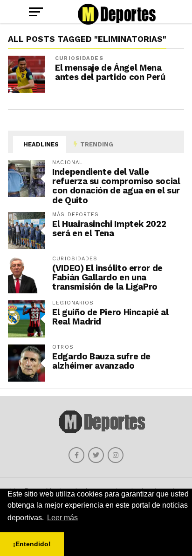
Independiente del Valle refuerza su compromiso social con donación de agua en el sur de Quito (116, 186)
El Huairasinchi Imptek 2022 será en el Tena (109, 228)
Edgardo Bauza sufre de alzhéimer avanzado (101, 361)
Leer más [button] (62, 518)
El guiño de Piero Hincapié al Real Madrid (110, 316)
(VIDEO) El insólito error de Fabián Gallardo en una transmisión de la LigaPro (107, 277)
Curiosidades (79, 58)
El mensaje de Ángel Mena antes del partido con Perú (110, 72)
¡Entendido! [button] (32, 544)
